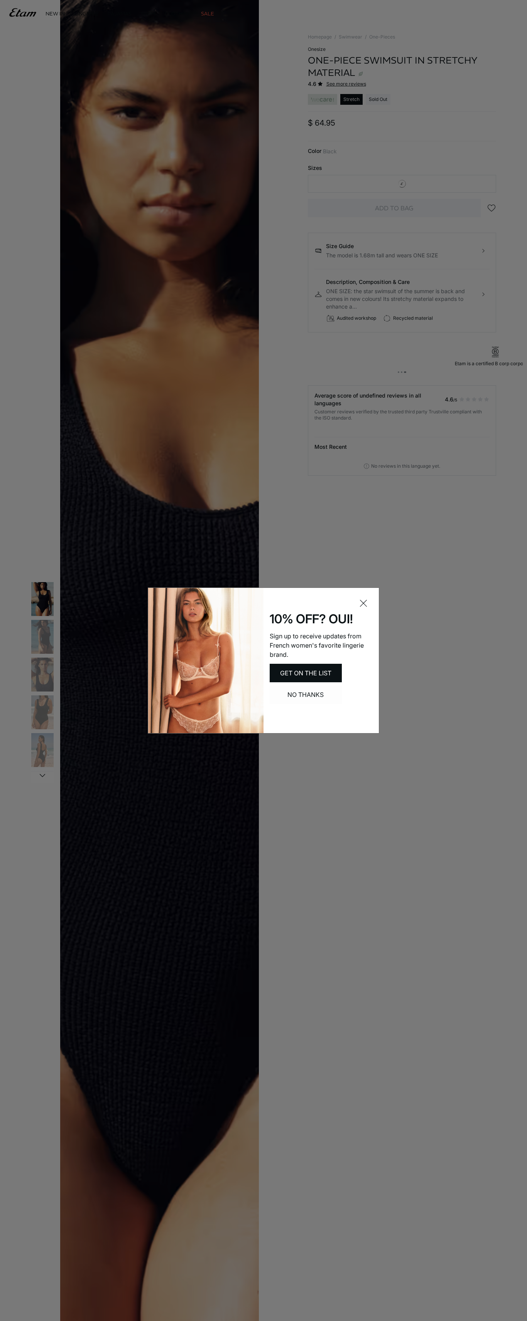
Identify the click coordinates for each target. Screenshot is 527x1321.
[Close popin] (363, 603)
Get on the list (305, 673)
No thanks (305, 694)
